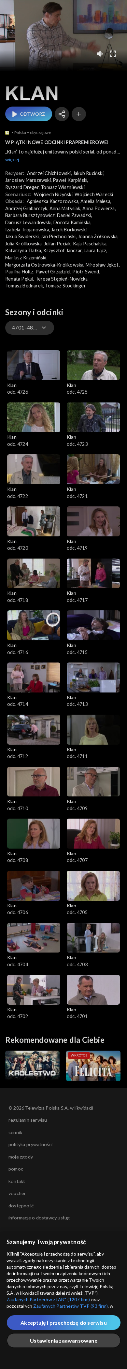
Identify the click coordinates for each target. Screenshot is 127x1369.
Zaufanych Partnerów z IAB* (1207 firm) (48, 1299)
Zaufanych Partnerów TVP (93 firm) (70, 1306)
